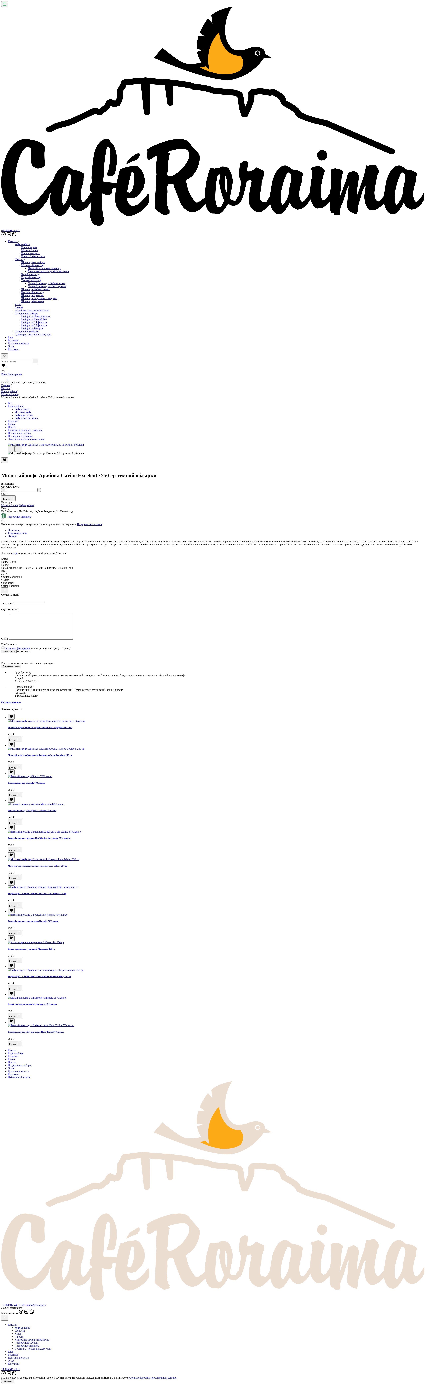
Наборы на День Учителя (35, 316)
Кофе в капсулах (30, 253)
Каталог (13, 241)
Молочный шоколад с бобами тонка (48, 271)
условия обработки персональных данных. (152, 1377)
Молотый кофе (29, 250)
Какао (18, 304)
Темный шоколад (31, 280)
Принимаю (8, 1381)
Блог (10, 337)
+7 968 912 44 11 (10, 230)
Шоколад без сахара (32, 301)
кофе (15, 553)
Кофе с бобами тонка (33, 256)
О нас (11, 346)
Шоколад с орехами (32, 295)
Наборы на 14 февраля (34, 322)
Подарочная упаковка (27, 331)
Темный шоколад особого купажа (47, 286)
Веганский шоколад (32, 292)
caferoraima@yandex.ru (33, 1305)
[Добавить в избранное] (11, 717)
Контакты (13, 349)
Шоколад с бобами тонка (35, 289)
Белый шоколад (30, 274)
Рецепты (13, 340)
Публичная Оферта (19, 1077)
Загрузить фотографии (18, 648)
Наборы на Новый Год (34, 319)
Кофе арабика (22, 244)
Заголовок (7, 603)
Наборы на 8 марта (32, 328)
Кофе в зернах (29, 247)
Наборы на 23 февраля (34, 325)
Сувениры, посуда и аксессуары (33, 334)
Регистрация (15, 374)
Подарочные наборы (26, 313)
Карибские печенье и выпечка (32, 310)
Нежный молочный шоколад (44, 268)
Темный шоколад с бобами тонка (46, 283)
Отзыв (5, 638)
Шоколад (20, 259)
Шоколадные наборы (33, 262)
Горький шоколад (31, 277)
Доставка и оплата (18, 343)
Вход (4, 374)
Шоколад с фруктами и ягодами (39, 298)
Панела (19, 307)
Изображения (9, 644)
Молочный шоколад (32, 265)
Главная (5, 385)
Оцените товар (9, 609)
